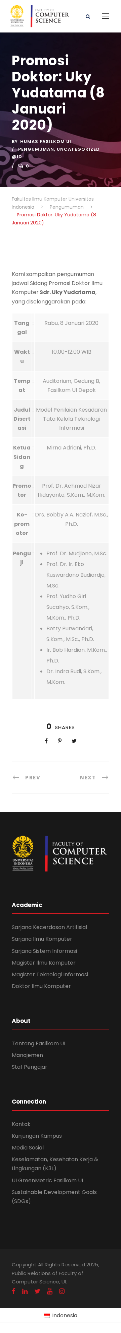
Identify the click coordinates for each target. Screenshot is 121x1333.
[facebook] (13, 1291)
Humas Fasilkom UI (45, 141)
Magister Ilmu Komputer (44, 963)
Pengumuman (36, 149)
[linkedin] (25, 1291)
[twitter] (37, 1291)
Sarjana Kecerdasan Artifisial (49, 927)
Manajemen (27, 1055)
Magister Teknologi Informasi (50, 974)
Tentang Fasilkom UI (38, 1043)
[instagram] (62, 1291)
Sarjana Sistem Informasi (44, 951)
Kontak (21, 1124)
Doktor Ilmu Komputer (41, 986)
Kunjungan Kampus (37, 1136)
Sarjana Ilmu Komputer (42, 939)
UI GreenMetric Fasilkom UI (47, 1180)
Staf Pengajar (29, 1067)
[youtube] (49, 1291)
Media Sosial (28, 1147)
